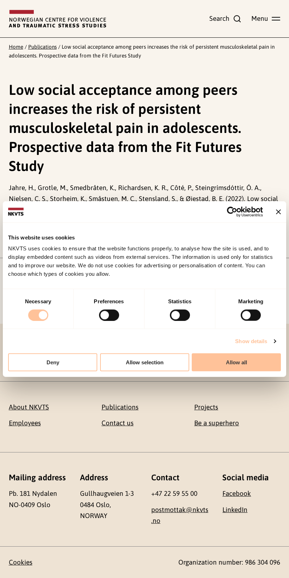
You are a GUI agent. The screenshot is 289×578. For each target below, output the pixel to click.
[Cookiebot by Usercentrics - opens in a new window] (232, 211)
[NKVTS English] (57, 19)
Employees (25, 423)
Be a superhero (216, 423)
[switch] (109, 315)
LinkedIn (234, 509)
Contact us (118, 423)
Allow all (236, 362)
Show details (251, 341)
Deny (53, 362)
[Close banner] (278, 211)
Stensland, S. (158, 198)
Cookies (20, 562)
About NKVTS (29, 407)
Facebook (236, 493)
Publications (42, 47)
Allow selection (145, 362)
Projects (206, 407)
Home (16, 47)
